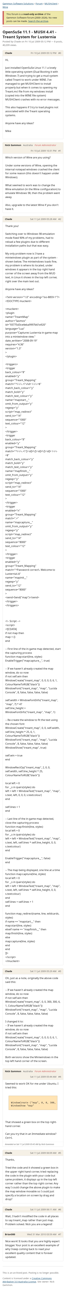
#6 (59, 1209)
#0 (59, 53)
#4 (59, 1076)
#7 (59, 1234)
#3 (59, 971)
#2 (59, 219)
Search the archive (38, 21)
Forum (39, 3)
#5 (59, 1152)
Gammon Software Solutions (18, 3)
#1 (59, 150)
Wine (5, 7)
